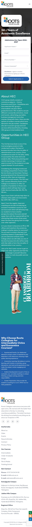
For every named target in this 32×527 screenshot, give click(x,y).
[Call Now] (30, 512)
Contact (4, 442)
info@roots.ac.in (12, 475)
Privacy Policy (6, 445)
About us (4, 430)
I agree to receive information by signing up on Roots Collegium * (15, 73)
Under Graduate (7, 456)
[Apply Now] (30, 516)
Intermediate (6, 453)
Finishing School (6, 464)
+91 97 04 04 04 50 (13, 472)
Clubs (3, 433)
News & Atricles (6, 439)
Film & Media (5, 461)
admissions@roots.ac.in (15, 478)
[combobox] (16, 66)
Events (3, 436)
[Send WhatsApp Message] (30, 519)
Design (3, 459)
